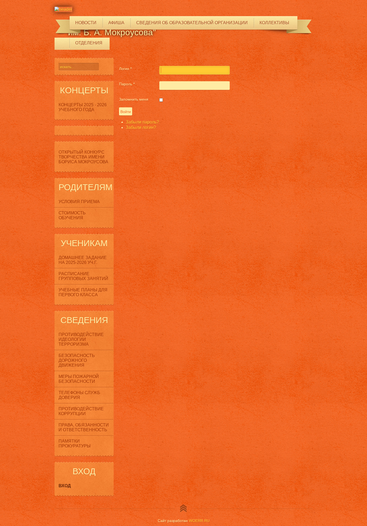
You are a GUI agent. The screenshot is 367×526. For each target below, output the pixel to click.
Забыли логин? (141, 127)
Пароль (127, 84)
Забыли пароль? (142, 122)
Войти (125, 111)
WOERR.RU (199, 520)
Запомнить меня (133, 99)
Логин (125, 68)
